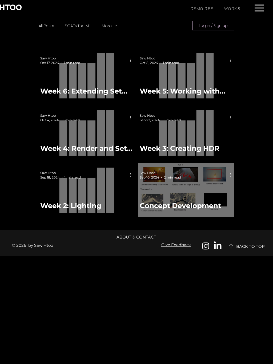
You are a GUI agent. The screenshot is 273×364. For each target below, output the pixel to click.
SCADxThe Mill (78, 26)
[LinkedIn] (217, 245)
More (107, 26)
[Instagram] (205, 245)
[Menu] (259, 7)
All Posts (46, 26)
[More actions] (132, 60)
